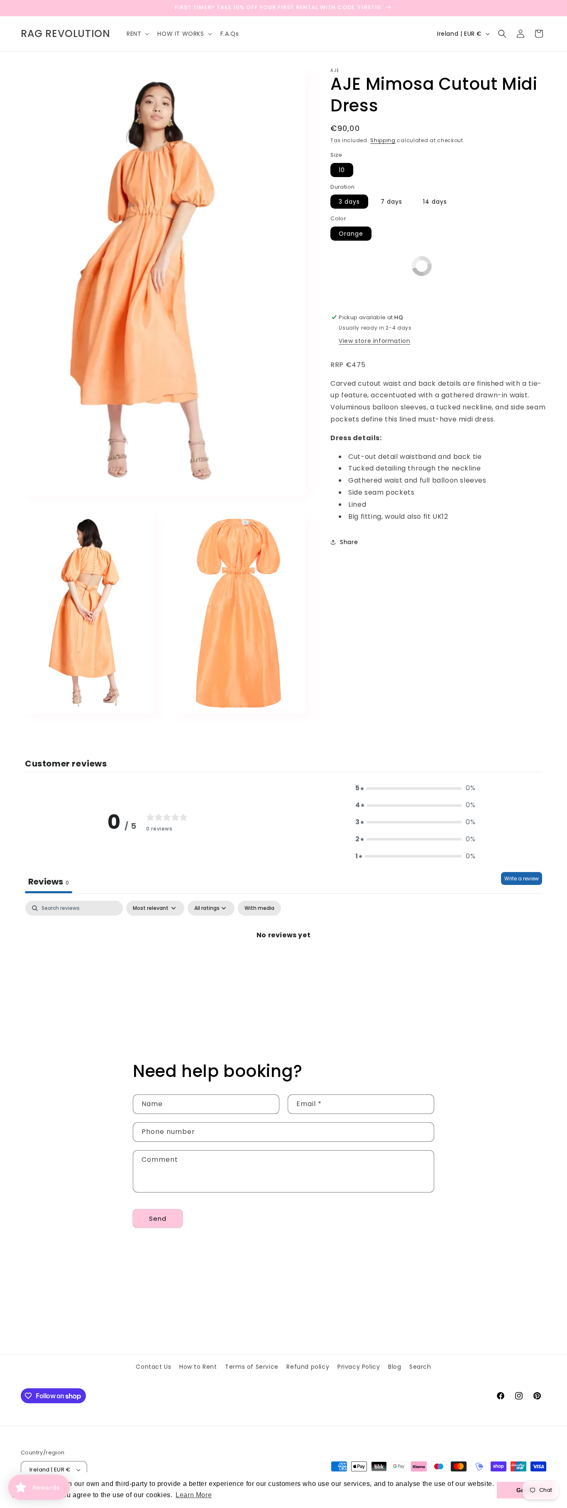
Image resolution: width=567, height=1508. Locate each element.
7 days (391, 201)
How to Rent (198, 1367)
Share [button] (349, 542)
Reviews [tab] (48, 881)
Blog (394, 1367)
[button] (137, 33)
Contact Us (153, 1367)
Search (420, 1367)
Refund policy (307, 1367)
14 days (435, 201)
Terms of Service (252, 1367)
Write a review (521, 878)
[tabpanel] (283, 963)
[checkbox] (259, 908)
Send (157, 1218)
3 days (349, 201)
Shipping (383, 140)
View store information (374, 341)
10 (342, 170)
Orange (351, 233)
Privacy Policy (358, 1367)
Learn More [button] (194, 1494)
